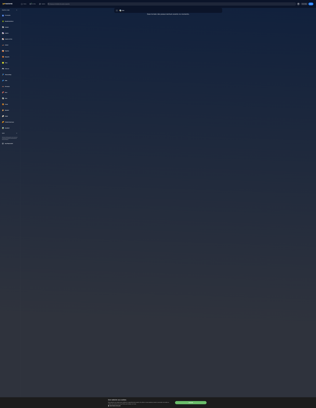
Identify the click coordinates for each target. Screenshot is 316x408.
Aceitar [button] (191, 402)
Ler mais (134, 404)
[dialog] (158, 402)
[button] (304, 4)
